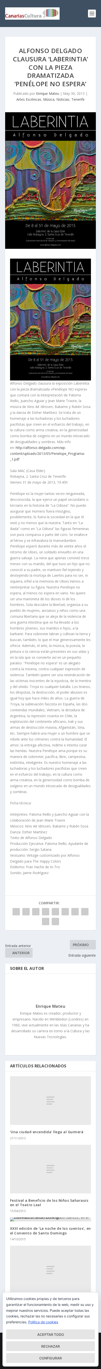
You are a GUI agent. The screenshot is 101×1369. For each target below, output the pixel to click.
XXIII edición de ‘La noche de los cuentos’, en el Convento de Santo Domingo (50, 1230)
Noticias (62, 99)
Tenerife (78, 99)
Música (48, 99)
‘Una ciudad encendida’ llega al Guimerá (47, 1132)
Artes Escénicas (28, 99)
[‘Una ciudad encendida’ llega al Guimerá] (50, 1100)
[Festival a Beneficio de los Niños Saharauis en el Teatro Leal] (50, 1169)
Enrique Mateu (47, 93)
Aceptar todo (50, 1334)
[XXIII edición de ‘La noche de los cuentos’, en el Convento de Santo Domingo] (50, 1219)
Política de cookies (43, 1322)
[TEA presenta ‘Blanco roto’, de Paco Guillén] (50, 1270)
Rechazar (50, 1346)
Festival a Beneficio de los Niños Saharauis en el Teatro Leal (49, 1202)
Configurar (50, 1358)
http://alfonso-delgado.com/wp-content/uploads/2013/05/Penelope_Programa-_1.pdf (47, 453)
